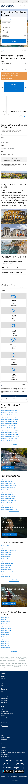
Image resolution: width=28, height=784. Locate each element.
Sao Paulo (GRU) (6, 27)
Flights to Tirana (5, 643)
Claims (2, 720)
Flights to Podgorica (6, 621)
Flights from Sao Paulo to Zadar (9, 438)
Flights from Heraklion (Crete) (8, 550)
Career (2, 735)
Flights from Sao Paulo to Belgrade (9, 419)
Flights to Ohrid (5, 634)
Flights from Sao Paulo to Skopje (9, 410)
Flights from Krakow (6, 554)
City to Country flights (23, 776)
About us (14, 1)
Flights (8, 50)
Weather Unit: (24, 287)
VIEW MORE (14, 444)
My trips (21, 6)
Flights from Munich (6, 552)
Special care (3, 715)
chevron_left (2, 87)
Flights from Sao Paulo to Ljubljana (9, 428)
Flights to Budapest (6, 630)
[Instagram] (13, 763)
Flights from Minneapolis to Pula (9, 509)
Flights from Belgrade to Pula (8, 479)
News (2, 733)
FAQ (2, 709)
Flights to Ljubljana (5, 632)
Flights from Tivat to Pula (7, 503)
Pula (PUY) (5, 32)
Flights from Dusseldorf (7, 563)
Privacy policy (4, 739)
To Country (3, 776)
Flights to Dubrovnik (6, 647)
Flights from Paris (5, 561)
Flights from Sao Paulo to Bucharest (10, 436)
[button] (16, 20)
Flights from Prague (6, 574)
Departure (4, 35)
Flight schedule (4, 691)
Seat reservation (4, 696)
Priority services (4, 698)
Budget (2, 145)
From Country (17, 777)
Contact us (3, 750)
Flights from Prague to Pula (8, 505)
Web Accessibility (5, 756)
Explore (2, 680)
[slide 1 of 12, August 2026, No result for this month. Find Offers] (14, 87)
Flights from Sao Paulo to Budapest (10, 430)
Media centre (4, 731)
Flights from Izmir (5, 556)
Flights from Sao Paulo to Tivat (8, 415)
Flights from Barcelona (6, 559)
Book (17, 5)
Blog (2, 685)
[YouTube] (17, 763)
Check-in (24, 6)
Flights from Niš (5, 548)
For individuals (3, 1)
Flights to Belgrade (5, 626)
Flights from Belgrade (6, 546)
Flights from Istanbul (6, 565)
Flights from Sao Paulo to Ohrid (9, 423)
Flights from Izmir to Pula (7, 507)
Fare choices (4, 702)
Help (2, 683)
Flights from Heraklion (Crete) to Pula (10, 485)
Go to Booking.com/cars (9, 534)
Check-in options (5, 711)
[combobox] (14, 63)
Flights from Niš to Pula (7, 481)
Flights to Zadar (5, 645)
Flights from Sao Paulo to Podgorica (10, 417)
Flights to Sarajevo (5, 641)
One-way (4, 20)
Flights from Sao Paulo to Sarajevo (9, 421)
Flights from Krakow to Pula (8, 487)
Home (2, 50)
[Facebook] (4, 763)
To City (8, 776)
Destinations (4, 700)
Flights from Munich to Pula (8, 483)
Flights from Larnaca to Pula (8, 496)
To (3, 30)
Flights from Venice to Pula (7, 492)
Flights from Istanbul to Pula (8, 498)
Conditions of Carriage (6, 737)
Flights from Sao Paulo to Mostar (9, 425)
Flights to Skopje (5, 617)
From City (11, 777)
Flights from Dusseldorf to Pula (9, 500)
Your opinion (4, 722)
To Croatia (15, 50)
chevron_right (26, 87)
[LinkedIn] (22, 763)
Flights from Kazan (5, 567)
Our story (3, 728)
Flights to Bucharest (6, 639)
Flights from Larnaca (6, 569)
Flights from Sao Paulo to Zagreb (9, 412)
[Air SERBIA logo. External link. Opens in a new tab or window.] (2, 385)
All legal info (3, 744)
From (3, 26)
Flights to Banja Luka (6, 628)
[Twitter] (9, 763)
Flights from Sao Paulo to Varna (9, 441)
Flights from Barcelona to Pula (8, 490)
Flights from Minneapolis (7, 572)
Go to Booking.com (8, 467)
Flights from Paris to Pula (7, 494)
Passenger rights (5, 741)
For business (8, 1)
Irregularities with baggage (7, 713)
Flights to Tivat (4, 624)
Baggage (3, 694)
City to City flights (13, 776)
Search (14, 41)
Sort (2, 151)
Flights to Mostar (5, 637)
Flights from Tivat (5, 576)
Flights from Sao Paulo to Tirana (9, 432)
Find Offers (14, 89)
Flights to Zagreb (5, 619)
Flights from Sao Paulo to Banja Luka (10, 434)
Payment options (5, 717)
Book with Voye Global (9, 603)
